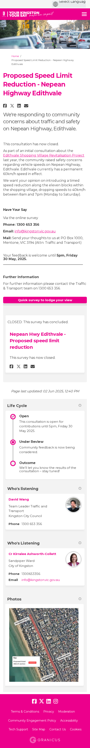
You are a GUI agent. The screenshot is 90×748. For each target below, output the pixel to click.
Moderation (66, 711)
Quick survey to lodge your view (45, 300)
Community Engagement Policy (32, 720)
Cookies (75, 729)
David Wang (19, 499)
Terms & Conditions (25, 711)
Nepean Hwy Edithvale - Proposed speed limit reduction (38, 340)
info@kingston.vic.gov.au (35, 231)
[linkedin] (48, 701)
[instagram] (55, 701)
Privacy (48, 711)
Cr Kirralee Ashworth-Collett (32, 554)
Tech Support (18, 729)
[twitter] (41, 701)
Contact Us (57, 729)
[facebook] (34, 701)
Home (15, 56)
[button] (5, 106)
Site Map (38, 729)
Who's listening (22, 488)
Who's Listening (23, 543)
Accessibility (69, 720)
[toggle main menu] (84, 14)
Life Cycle (17, 405)
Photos (14, 599)
